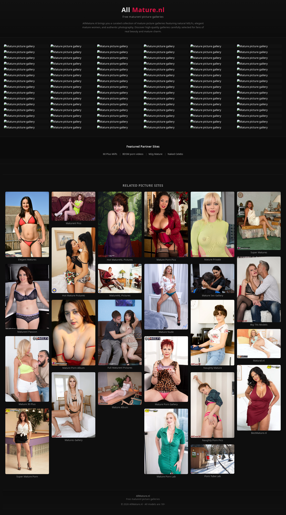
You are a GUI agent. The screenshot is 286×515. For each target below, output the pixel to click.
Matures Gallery (73, 440)
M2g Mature (156, 154)
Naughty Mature (212, 367)
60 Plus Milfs (110, 154)
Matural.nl (259, 360)
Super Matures (259, 252)
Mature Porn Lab (166, 476)
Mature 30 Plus (27, 404)
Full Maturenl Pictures (120, 367)
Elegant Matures (27, 259)
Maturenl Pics (73, 223)
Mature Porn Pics (166, 259)
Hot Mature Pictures (73, 295)
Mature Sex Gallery (212, 295)
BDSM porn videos (133, 154)
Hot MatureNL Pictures (120, 259)
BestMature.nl (259, 433)
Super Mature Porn (27, 476)
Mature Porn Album (73, 367)
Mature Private (212, 259)
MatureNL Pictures (119, 295)
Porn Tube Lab (212, 476)
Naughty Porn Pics (212, 440)
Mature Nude (166, 331)
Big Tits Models (258, 324)
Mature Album (120, 407)
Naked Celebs (175, 154)
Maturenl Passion (27, 331)
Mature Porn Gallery (166, 404)
